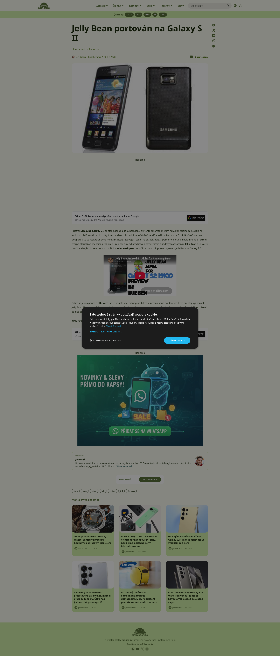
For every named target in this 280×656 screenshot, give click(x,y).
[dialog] (140, 328)
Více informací (113, 326)
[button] (140, 331)
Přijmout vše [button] (177, 340)
